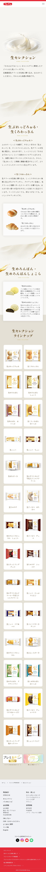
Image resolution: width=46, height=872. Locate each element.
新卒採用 (29, 808)
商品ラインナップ (23, 86)
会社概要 (6, 808)
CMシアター (7, 818)
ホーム (3, 782)
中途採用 (29, 810)
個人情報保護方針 (8, 862)
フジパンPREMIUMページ (11, 764)
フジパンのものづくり (33, 797)
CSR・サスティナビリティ (11, 821)
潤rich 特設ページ (33, 764)
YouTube (27, 840)
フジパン (7, 4)
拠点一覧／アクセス (9, 810)
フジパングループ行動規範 (11, 856)
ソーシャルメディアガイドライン (12, 865)
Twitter (17, 840)
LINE (31, 840)
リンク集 (6, 827)
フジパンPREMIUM (14, 782)
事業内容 (6, 812)
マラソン (29, 801)
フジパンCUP (30, 799)
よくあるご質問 (8, 824)
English (5, 830)
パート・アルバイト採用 (33, 812)
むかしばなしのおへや (33, 795)
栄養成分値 (6, 795)
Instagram (22, 840)
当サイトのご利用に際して (11, 853)
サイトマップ (7, 850)
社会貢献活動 (7, 815)
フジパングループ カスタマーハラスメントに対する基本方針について (22, 859)
